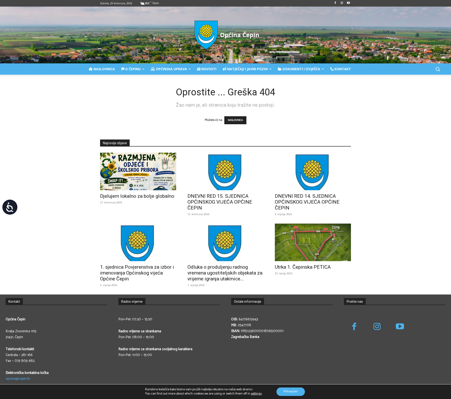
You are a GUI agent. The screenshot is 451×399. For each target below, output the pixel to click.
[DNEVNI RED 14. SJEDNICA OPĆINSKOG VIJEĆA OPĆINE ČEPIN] (313, 171)
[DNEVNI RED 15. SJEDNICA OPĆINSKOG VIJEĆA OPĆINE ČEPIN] (225, 171)
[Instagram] (341, 3)
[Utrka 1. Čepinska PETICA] (313, 242)
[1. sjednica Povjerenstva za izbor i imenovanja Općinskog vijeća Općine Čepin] (138, 242)
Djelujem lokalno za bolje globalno (137, 196)
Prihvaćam (291, 391)
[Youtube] (348, 3)
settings (256, 394)
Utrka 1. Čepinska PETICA (303, 267)
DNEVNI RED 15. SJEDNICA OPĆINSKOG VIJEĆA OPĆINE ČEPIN (219, 202)
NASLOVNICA (235, 120)
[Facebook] (335, 3)
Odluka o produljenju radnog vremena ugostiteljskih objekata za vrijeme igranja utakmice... (224, 273)
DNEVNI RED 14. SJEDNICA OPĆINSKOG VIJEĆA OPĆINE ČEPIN (307, 202)
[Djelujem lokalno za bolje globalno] (138, 171)
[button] (437, 69)
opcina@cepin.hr (18, 379)
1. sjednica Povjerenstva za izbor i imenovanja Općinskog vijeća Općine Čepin (137, 273)
